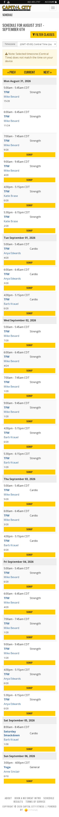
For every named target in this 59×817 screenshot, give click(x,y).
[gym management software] (31, 809)
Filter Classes (44, 34)
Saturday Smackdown (12, 733)
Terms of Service (35, 801)
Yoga (7, 767)
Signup (29, 154)
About (8, 798)
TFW (6, 92)
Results (18, 801)
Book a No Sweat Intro (28, 798)
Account (50, 2)
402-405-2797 (33, 1)
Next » (48, 72)
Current (29, 72)
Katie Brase (11, 196)
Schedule (48, 798)
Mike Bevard (11, 96)
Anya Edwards (12, 253)
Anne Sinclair (12, 771)
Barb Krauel (11, 304)
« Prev (11, 72)
